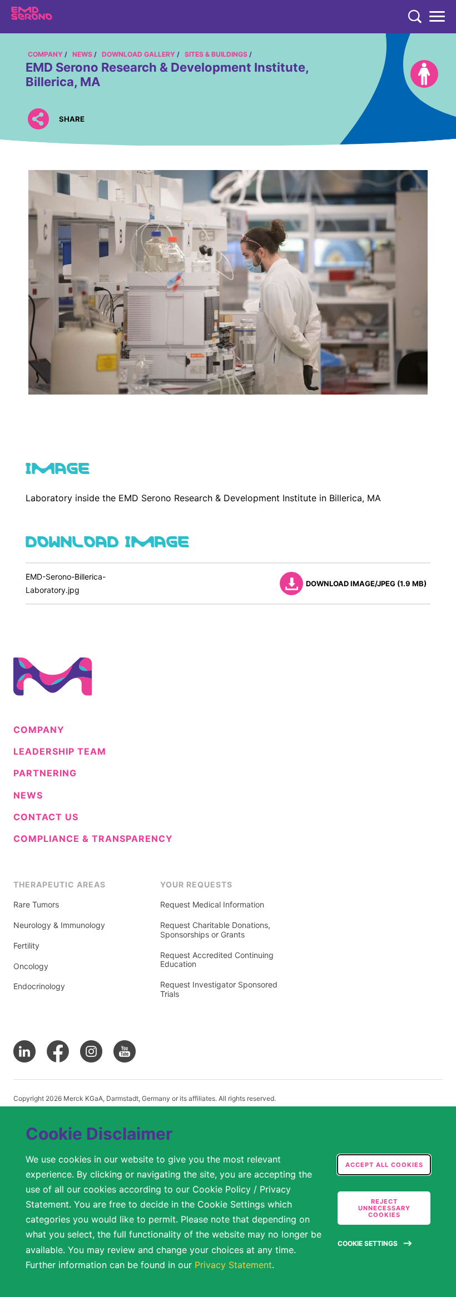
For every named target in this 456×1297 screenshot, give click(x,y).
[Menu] (437, 17)
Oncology (30, 966)
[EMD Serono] (53, 17)
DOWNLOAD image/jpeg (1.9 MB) (366, 583)
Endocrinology (39, 986)
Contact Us (45, 817)
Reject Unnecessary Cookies (384, 1208)
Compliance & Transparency (93, 839)
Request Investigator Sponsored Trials (218, 989)
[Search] (415, 16)
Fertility (26, 945)
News (28, 795)
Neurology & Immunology (59, 925)
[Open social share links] (38, 119)
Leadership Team (59, 751)
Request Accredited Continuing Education (217, 960)
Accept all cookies (384, 1165)
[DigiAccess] (424, 74)
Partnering (45, 773)
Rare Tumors (36, 904)
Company (39, 730)
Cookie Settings (368, 1243)
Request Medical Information (212, 904)
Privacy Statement (233, 1264)
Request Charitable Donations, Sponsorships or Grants (215, 930)
